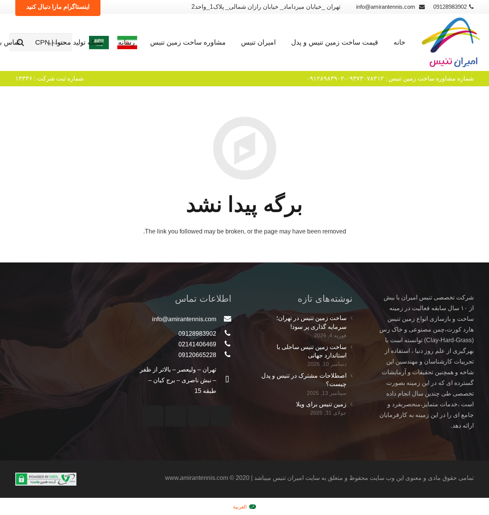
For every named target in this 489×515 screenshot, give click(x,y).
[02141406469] (224, 344)
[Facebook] (175, 416)
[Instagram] (221, 416)
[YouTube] (198, 416)
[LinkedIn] (153, 416)
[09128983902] (224, 333)
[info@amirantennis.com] (224, 319)
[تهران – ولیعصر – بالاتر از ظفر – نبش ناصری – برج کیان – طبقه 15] (224, 380)
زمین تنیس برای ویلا (321, 404)
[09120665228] (224, 355)
